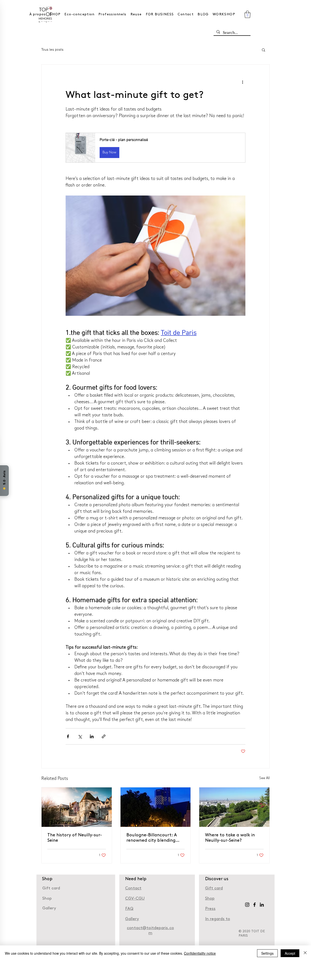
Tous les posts (52, 49)
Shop (210, 898)
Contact (133, 888)
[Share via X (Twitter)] (80, 736)
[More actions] (242, 82)
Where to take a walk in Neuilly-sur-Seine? (230, 838)
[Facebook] (254, 904)
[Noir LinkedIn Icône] (262, 904)
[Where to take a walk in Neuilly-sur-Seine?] (234, 807)
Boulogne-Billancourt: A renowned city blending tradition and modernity (151, 838)
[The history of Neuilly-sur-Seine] (77, 807)
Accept (290, 953)
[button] (247, 14)
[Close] (305, 953)
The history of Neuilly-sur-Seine (74, 838)
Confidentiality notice (200, 953)
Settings (267, 953)
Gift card (51, 888)
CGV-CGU (135, 898)
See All (264, 778)
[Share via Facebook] (68, 736)
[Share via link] (103, 736)
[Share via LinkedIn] (91, 736)
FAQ (129, 909)
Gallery (49, 908)
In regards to (217, 919)
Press (210, 909)
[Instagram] (247, 904)
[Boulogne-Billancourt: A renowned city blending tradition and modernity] (156, 807)
